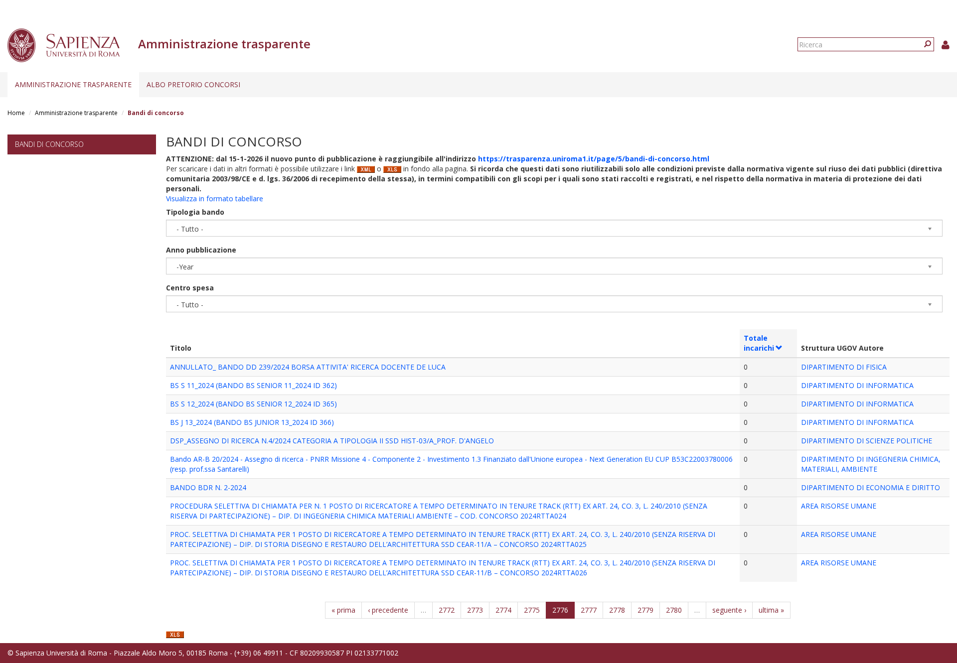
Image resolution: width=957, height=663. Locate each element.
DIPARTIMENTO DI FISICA (844, 367)
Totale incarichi (759, 343)
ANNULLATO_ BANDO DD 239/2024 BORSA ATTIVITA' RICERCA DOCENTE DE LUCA (308, 367)
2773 (475, 610)
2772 (447, 610)
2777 (589, 610)
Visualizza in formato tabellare (214, 198)
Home (16, 113)
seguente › (729, 610)
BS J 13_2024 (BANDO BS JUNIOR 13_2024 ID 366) (252, 422)
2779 (645, 610)
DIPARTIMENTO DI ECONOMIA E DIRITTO (870, 487)
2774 (503, 610)
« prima (343, 610)
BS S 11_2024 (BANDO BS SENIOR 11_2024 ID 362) (253, 385)
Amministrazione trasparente (73, 84)
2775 (532, 610)
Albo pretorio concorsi (193, 84)
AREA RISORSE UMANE (838, 506)
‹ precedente (388, 610)
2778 (617, 610)
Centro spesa (190, 287)
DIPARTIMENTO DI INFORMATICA (857, 385)
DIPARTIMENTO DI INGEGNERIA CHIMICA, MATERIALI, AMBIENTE (871, 464)
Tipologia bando (195, 212)
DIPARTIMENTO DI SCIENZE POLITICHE (866, 440)
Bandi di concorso (49, 144)
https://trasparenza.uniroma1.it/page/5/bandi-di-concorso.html (593, 158)
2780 (674, 610)
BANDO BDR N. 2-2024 (208, 487)
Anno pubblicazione (201, 250)
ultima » (771, 610)
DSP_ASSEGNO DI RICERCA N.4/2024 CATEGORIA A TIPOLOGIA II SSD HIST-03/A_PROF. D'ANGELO (332, 440)
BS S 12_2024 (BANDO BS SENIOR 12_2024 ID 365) (253, 403)
